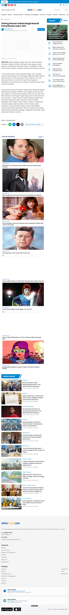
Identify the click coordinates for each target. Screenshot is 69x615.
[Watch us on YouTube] (11, 5)
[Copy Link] (22, 124)
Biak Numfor (26, 433)
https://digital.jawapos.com (14, 602)
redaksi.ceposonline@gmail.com (10, 539)
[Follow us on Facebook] (2, 5)
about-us (4, 559)
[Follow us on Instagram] (8, 5)
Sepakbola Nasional (28, 406)
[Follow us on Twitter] (5, 5)
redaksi (3, 548)
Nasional (7, 19)
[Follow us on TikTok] (14, 5)
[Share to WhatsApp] (10, 124)
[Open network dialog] (60, 5)
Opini (62, 571)
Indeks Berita (5, 562)
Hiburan (3, 583)
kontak (3, 555)
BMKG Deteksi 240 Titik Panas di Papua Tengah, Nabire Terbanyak (59, 49)
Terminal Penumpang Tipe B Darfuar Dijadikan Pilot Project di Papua (33, 450)
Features (3, 581)
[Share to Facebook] (14, 124)
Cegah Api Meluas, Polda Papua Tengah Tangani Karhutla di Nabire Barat (33, 463)
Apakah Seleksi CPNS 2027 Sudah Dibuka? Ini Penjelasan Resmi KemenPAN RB (32, 424)
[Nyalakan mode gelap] (66, 5)
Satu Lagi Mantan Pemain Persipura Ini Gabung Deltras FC (59, 86)
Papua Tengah (27, 459)
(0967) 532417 (5, 534)
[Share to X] (18, 124)
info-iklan (4, 557)
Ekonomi (3, 578)
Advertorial (64, 574)
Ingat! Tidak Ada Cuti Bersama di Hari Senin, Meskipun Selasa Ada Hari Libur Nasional (33, 398)
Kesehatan (64, 569)
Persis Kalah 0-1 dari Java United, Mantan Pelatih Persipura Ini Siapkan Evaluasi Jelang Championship (57, 38)
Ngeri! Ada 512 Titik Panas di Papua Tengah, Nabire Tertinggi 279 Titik (33, 476)
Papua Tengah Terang (29, 485)
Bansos (3, 571)
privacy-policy (5, 550)
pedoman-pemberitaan (8, 552)
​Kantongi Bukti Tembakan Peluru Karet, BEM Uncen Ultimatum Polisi (34, 503)
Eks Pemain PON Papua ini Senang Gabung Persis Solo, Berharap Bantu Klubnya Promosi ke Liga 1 (32, 411)
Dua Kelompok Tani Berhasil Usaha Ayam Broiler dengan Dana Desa (32, 437)
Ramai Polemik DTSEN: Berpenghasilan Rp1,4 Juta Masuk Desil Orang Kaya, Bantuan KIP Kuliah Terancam (32, 385)
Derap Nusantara (6, 574)
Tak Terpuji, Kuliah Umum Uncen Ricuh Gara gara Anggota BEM (59, 82)
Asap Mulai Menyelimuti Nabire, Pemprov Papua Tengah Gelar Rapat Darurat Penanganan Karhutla (33, 490)
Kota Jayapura (27, 498)
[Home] (2, 19)
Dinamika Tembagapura (8, 576)
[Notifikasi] (63, 5)
